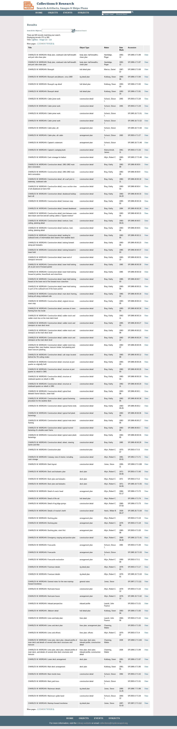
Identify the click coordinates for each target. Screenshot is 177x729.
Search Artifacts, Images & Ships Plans (62, 8)
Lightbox (35, 40)
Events (67, 12)
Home (39, 12)
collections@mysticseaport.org (114, 723)
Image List (43, 40)
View (146, 55)
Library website (84, 723)
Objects (53, 12)
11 (53, 44)
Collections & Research (55, 4)
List (50, 40)
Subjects (83, 12)
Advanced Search (121, 14)
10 (51, 44)
